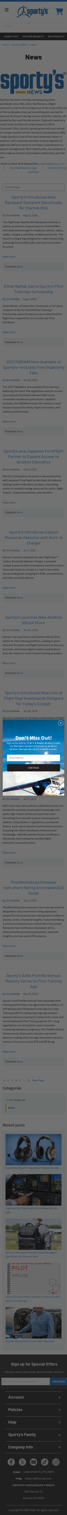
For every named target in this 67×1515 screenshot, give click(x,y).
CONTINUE (33, 767)
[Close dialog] (60, 723)
